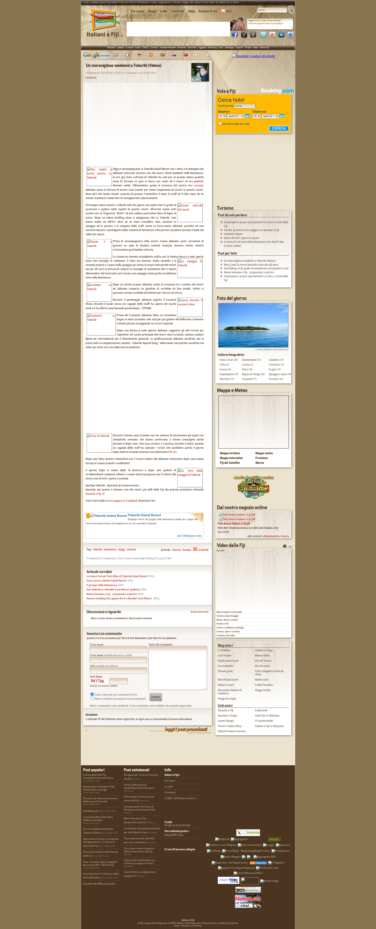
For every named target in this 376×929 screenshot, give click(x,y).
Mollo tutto (262, 679)
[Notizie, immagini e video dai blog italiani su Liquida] (249, 880)
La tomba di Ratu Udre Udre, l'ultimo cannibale (98, 819)
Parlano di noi (208, 11)
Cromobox (224, 650)
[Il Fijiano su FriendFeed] (290, 36)
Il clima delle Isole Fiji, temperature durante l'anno (98, 776)
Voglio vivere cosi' (228, 660)
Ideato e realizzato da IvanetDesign (188, 926)
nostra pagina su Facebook (121, 500)
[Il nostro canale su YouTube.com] (290, 545)
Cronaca (129, 47)
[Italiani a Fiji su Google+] (243, 36)
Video (255, 47)
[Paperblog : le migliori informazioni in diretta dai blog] (228, 880)
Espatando (261, 710)
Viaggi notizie (263, 690)
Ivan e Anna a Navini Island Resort (107, 580)
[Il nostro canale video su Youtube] (272, 36)
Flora (245, 369)
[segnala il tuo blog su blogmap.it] (237, 867)
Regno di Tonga (251, 374)
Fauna (223, 369)
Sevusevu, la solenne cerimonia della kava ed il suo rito (100, 800)
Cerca (279, 128)
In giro (273, 369)
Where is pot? (226, 684)
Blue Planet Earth (228, 679)
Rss (229, 11)
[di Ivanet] (200, 80)
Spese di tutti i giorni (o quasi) (241, 237)
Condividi (177, 11)
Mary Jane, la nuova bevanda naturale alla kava (251, 264)
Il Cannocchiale (264, 720)
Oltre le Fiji (212, 47)
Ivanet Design (226, 720)
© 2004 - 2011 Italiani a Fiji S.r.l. (180, 798)
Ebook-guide (225, 671)
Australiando (225, 666)
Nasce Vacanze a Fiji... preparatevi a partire (112, 594)
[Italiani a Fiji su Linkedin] (281, 36)
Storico (176, 549)
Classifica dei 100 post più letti (99, 883)
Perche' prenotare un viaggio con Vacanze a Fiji (251, 230)
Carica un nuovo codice (103, 685)
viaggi (121, 549)
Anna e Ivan (226, 359)
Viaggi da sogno (227, 698)
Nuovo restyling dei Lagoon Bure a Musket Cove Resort (120, 598)
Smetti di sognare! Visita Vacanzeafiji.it (265, 23)
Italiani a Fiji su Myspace (269, 726)
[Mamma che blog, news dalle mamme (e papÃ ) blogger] (257, 838)
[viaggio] (269, 844)
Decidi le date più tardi (236, 123)
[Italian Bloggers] (231, 856)
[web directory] (248, 889)
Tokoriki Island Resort (144, 515)
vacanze (131, 549)
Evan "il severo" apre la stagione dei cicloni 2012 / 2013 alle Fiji (100, 863)
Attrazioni (111, 47)
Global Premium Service (231, 731)
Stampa (186, 549)
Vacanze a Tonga (227, 715)
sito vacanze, (196, 185)
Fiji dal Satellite (230, 463)
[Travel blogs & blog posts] (258, 861)
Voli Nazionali (90, 811)
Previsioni (261, 458)
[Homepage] (105, 32)
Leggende (202, 47)
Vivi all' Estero (263, 660)
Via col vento (262, 666)
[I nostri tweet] (263, 36)
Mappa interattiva (231, 458)
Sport (220, 47)
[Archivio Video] (285, 545)
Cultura (145, 47)
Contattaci (170, 792)
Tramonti (247, 379)
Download (181, 47)
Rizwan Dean (262, 655)
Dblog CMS (170, 834)
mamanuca (109, 549)
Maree (259, 463)
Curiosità (154, 47)
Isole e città (192, 47)
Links (164, 11)
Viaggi (152, 11)
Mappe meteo (264, 453)
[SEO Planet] (264, 856)
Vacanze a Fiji (225, 710)
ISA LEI (172, 452)
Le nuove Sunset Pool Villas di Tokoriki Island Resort (117, 576)
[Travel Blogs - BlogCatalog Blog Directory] (246, 850)
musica (285, 536)
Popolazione (227, 374)
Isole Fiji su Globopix (267, 715)
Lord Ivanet (224, 655)
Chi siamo (137, 11)
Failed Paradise (264, 684)
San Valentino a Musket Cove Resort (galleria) (113, 589)
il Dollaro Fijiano (233, 234)
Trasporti (239, 47)
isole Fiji (259, 20)
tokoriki (97, 549)
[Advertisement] (179, 28)
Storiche (225, 379)
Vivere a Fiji (264, 47)
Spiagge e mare (278, 374)
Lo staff (168, 786)
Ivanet (92, 72)
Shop (191, 11)
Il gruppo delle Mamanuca (102, 585)
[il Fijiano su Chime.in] (253, 36)
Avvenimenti (249, 359)
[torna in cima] (84, 730)
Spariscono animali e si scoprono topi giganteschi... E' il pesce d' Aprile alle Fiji (101, 842)
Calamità (120, 47)
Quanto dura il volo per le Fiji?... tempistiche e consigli (99, 788)
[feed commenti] (199, 611)
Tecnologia (229, 47)
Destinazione (225, 105)
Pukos (180, 834)
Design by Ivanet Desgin (177, 825)
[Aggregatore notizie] (239, 838)
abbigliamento (271, 536)
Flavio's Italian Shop (230, 726)
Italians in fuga (263, 650)
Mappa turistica (230, 453)
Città (223, 364)
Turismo (248, 47)
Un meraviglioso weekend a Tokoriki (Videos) (250, 260)
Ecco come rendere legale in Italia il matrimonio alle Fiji (139, 850)
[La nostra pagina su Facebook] (234, 36)
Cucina (137, 47)
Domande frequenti (168, 47)
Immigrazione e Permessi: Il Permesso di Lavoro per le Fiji (139, 808)
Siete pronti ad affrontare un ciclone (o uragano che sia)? (139, 862)
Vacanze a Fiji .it (95, 493)
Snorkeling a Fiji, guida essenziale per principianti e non (256, 268)
